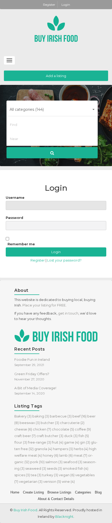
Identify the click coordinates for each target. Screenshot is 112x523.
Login (65, 5)
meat (80, 455)
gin (85, 442)
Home (14, 492)
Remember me (21, 244)
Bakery (23, 416)
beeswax (30, 423)
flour (20, 442)
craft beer (25, 436)
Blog (98, 492)
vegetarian (30, 481)
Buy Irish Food (25, 510)
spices (22, 475)
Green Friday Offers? (31, 374)
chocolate (63, 429)
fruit (57, 442)
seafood (72, 462)
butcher (50, 423)
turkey (50, 475)
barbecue (61, 416)
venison (52, 481)
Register (49, 5)
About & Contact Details (56, 499)
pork (37, 462)
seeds (54, 468)
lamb (66, 455)
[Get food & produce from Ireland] (56, 28)
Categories (83, 492)
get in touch (68, 313)
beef (79, 416)
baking (40, 416)
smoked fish (75, 468)
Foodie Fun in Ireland (32, 359)
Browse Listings (59, 492)
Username (15, 198)
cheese (23, 429)
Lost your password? (64, 260)
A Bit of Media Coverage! (35, 388)
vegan (66, 475)
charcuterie (72, 423)
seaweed (35, 468)
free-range (39, 442)
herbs (81, 449)
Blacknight (64, 516)
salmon (54, 462)
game (71, 442)
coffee (83, 429)
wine (68, 481)
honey (50, 455)
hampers (63, 449)
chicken (42, 429)
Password (14, 218)
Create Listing (33, 492)
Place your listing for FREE (44, 305)
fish (83, 436)
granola (43, 449)
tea (36, 475)
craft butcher (49, 436)
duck (71, 436)
